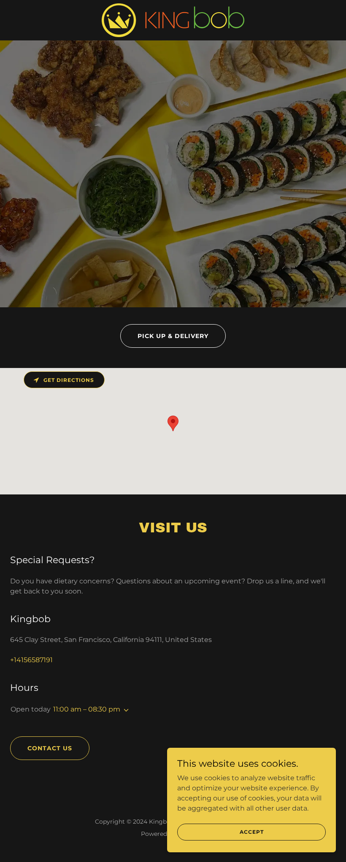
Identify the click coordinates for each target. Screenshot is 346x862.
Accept (252, 832)
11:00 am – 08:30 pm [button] (86, 709)
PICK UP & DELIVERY (173, 336)
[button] (124, 710)
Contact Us (49, 748)
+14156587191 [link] (31, 660)
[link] (173, 20)
